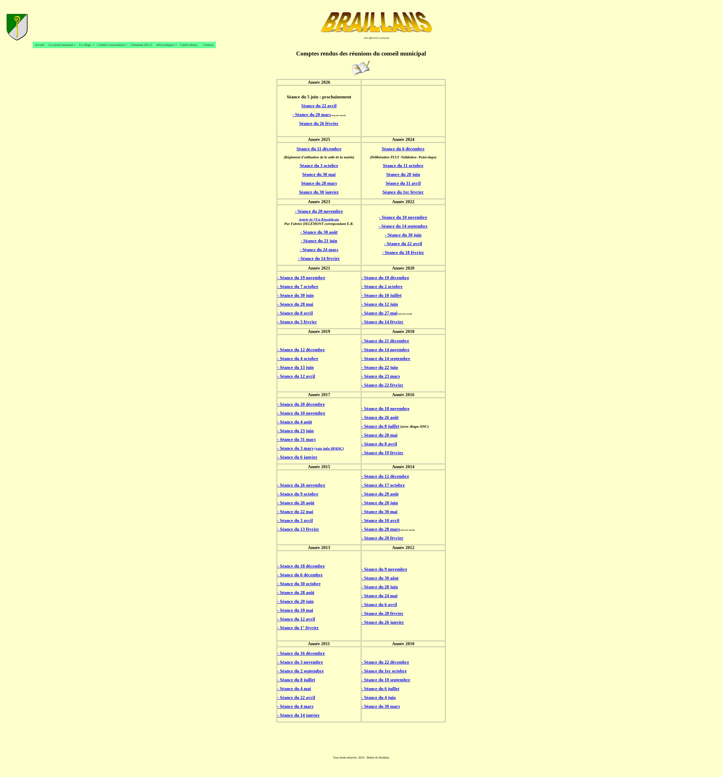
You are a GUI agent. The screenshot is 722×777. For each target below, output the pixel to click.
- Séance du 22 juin (379, 367)
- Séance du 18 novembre (385, 408)
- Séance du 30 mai (379, 511)
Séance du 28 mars (319, 183)
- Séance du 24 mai (379, 595)
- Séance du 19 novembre (301, 277)
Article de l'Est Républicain (319, 220)
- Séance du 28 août (295, 592)
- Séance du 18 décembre (301, 566)
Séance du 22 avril (319, 105)
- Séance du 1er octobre (384, 670)
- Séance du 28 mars (380, 529)
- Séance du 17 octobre (383, 485)
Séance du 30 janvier (319, 192)
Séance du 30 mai (319, 174)
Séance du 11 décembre (319, 148)
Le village (86, 44)
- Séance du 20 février (382, 537)
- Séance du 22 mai (295, 511)
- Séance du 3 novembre (300, 662)
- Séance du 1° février (298, 627)
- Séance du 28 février (382, 613)
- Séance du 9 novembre (384, 569)
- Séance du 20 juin (379, 502)
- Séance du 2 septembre (300, 670)
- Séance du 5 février (297, 321)
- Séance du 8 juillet (380, 426)
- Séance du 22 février (382, 385)
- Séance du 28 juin (379, 586)
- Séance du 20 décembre (301, 404)
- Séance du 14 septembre (403, 226)
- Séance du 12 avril (296, 376)
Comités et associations (111, 44)
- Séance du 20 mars (311, 114)
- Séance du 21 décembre (385, 340)
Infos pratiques (165, 44)
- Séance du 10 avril (380, 520)
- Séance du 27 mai (379, 313)
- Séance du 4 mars (295, 706)
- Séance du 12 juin (379, 304)
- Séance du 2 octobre (382, 286)
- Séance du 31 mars (296, 439)
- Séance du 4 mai (294, 688)
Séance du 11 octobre (403, 165)
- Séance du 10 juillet (381, 295)
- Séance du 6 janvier (297, 457)
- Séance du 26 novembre (301, 485)
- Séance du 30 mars (380, 706)
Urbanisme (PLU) (141, 44)
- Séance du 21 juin (319, 240)
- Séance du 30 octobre (299, 583)
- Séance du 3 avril (295, 520)
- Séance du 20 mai (379, 435)
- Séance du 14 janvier (298, 715)
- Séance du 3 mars (295, 448)
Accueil (39, 44)
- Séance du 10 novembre (403, 217)
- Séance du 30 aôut (380, 578)
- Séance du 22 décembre (385, 662)
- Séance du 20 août (295, 502)
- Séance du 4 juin (378, 697)
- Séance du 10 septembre (385, 679)
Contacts (208, 44)
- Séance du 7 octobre (297, 286)
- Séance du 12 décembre (301, 349)
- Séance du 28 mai (295, 304)
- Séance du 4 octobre (297, 358)
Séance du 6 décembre (403, 148)
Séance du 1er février (403, 192)
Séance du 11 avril (403, 183)
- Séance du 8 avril (295, 313)
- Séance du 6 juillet (380, 688)
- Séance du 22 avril (403, 243)
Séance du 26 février (319, 123)
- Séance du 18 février (403, 252)
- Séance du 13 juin (295, 367)
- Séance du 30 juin (403, 234)
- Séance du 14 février (319, 258)
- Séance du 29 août (380, 493)
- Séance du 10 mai (295, 610)
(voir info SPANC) (329, 448)
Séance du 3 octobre (319, 165)
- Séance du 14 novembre (385, 349)
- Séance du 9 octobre (297, 493)
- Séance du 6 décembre (300, 574)
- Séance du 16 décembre (301, 653)
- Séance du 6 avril (379, 604)
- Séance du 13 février (298, 529)
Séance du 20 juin (403, 174)
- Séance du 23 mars (380, 376)
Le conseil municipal (62, 44)
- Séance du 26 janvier (382, 622)
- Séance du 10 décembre (385, 277)
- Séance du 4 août (294, 421)
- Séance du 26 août (380, 417)
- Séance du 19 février (382, 452)
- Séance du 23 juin (295, 430)
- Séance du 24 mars (319, 249)
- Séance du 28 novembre (319, 211)
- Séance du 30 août (318, 232)
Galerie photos (189, 44)
